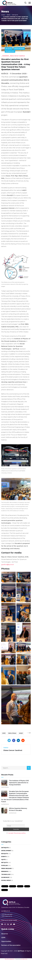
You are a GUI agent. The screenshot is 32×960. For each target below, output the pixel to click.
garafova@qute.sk (7, 564)
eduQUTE (4, 853)
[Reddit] (23, 740)
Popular (4, 865)
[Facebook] (13, 740)
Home (3, 14)
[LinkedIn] (18, 740)
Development (6, 850)
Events (3, 856)
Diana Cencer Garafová (17, 56)
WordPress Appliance (9, 959)
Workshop (5, 877)
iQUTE (3, 859)
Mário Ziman (12, 733)
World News (6, 880)
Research (4, 871)
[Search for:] (16, 768)
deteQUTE (5, 847)
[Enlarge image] (13, 574)
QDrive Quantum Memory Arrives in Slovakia (18, 809)
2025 (3, 733)
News (8, 14)
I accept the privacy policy (17, 833)
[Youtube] (14, 924)
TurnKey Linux (24, 959)
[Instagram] (5, 924)
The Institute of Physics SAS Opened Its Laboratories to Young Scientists (19, 783)
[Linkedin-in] (8, 924)
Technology (10, 51)
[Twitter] (9, 740)
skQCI (21, 733)
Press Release (19, 48)
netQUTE (15, 14)
